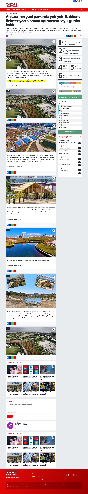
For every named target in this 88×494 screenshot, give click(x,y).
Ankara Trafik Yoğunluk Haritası (34, 484)
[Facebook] (64, 475)
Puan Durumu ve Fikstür (51, 484)
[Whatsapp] (74, 475)
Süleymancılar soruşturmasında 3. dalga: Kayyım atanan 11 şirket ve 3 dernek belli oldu (72, 60)
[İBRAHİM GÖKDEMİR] (10, 425)
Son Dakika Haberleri (13, 486)
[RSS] (76, 475)
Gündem (8, 9)
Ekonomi (23, 9)
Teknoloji (39, 9)
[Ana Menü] (81, 10)
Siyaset (34, 9)
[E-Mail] (16, 428)
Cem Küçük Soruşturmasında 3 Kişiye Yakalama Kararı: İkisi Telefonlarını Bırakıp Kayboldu (71, 52)
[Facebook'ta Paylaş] (67, 36)
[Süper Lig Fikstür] (80, 136)
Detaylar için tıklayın (70, 131)
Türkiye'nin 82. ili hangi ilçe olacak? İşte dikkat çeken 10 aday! (71, 43)
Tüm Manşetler (68, 484)
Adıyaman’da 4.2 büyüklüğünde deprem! (71, 76)
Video (70, 5)
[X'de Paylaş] (69, 36)
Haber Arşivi (30, 486)
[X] (66, 475)
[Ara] (81, 5)
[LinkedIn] (71, 475)
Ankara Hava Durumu (13, 484)
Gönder (10, 416)
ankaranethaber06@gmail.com (40, 479)
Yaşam (15, 13)
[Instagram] (69, 475)
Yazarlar (78, 5)
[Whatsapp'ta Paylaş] (72, 36)
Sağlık (28, 9)
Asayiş (13, 9)
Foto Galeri (62, 5)
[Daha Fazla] (75, 36)
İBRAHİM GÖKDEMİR (21, 425)
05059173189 (36, 476)
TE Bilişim (80, 492)
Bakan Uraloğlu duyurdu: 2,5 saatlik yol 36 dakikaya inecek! (65, 68)
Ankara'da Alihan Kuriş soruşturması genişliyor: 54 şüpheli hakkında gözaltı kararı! (78, 68)
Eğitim (18, 9)
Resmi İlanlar (46, 9)
